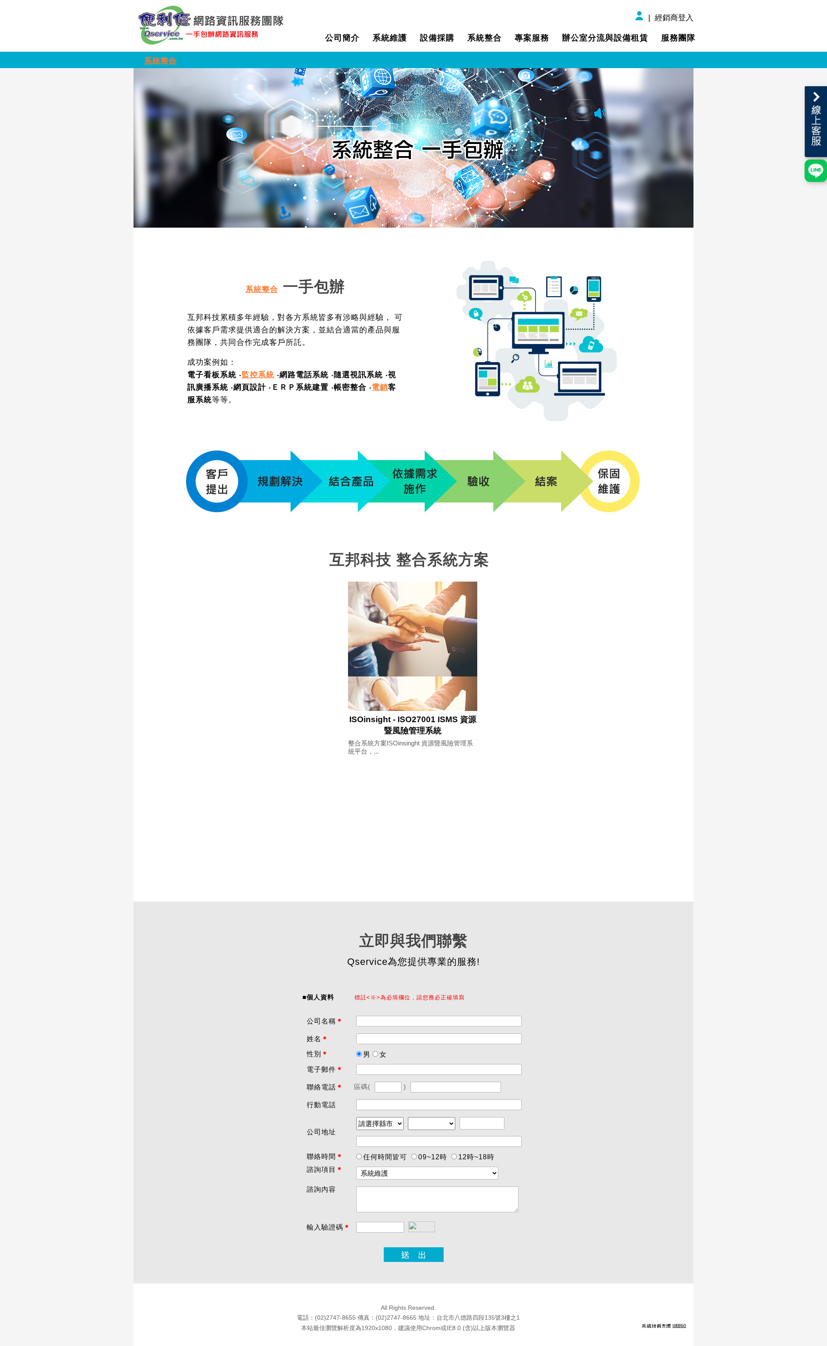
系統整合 (160, 60)
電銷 (380, 387)
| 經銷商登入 (669, 17)
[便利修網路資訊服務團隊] (212, 25)
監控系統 (258, 374)
